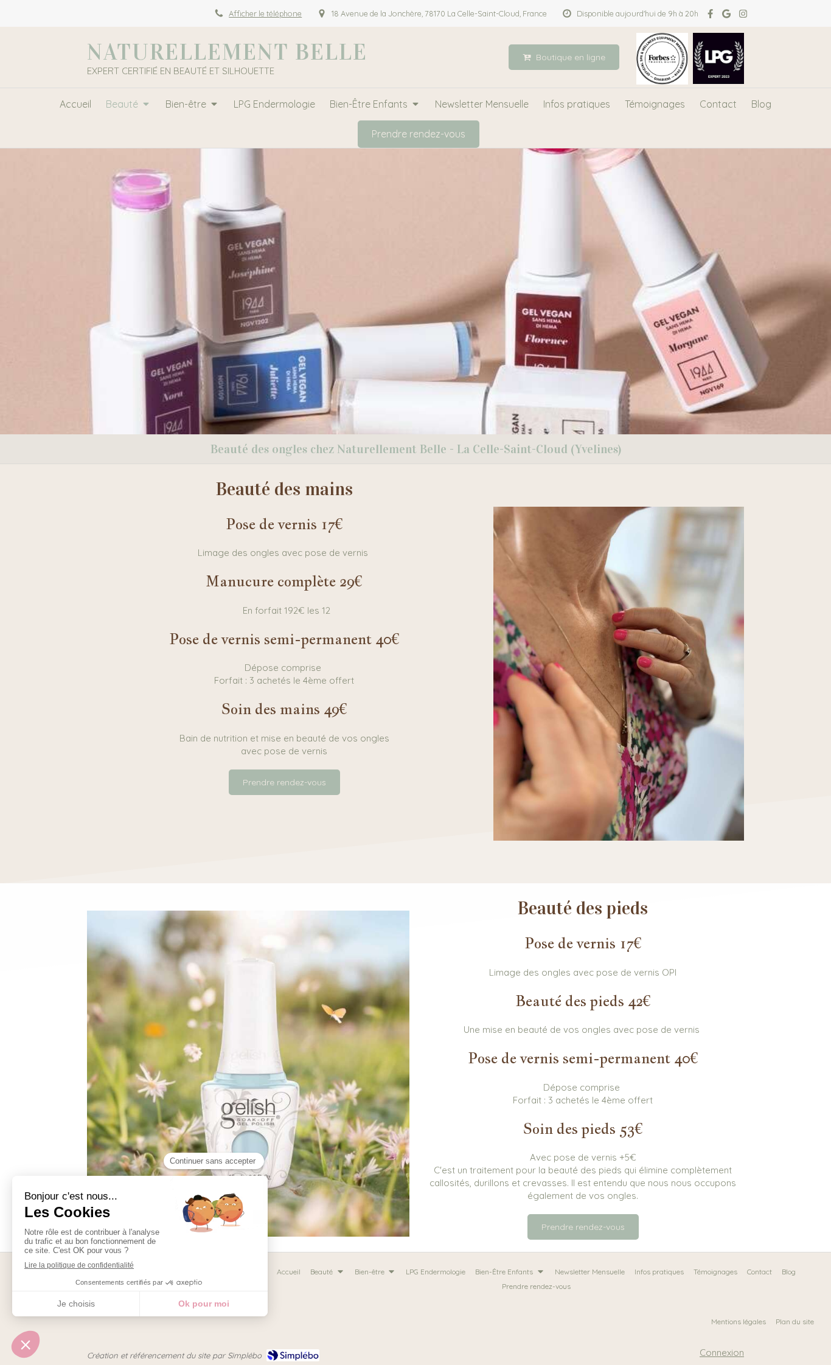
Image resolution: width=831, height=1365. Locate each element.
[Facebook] (710, 16)
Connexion (722, 1352)
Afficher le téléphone (265, 13)
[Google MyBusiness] (726, 16)
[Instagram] (743, 16)
